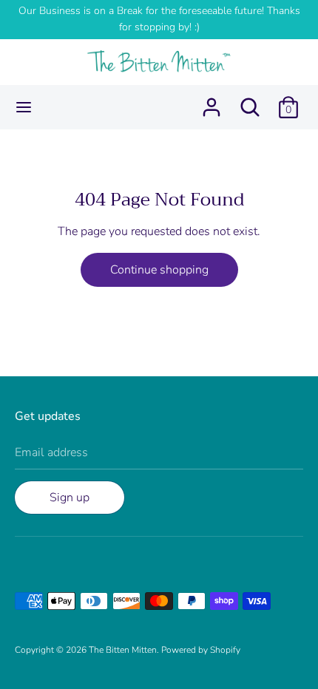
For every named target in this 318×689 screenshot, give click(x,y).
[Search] (250, 101)
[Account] (211, 101)
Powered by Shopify (200, 650)
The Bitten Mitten (123, 650)
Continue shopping (159, 270)
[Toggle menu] (24, 107)
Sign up (69, 497)
